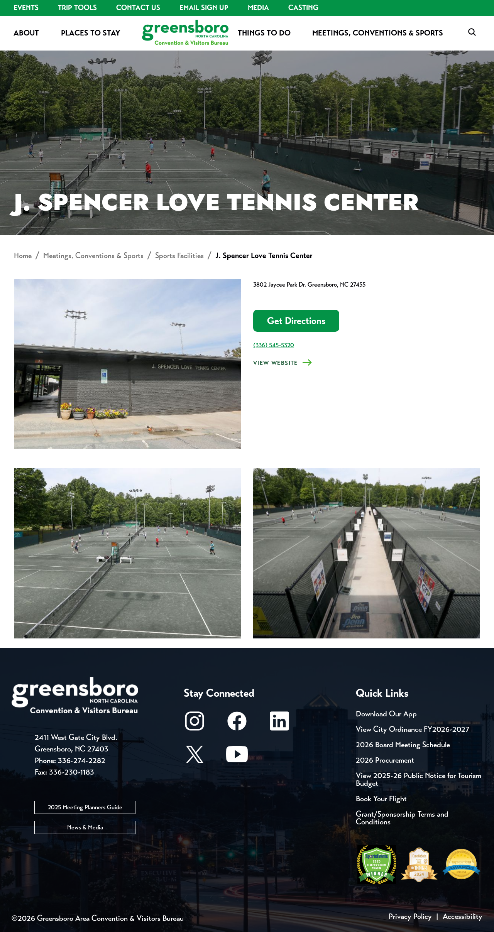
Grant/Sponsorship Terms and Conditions (402, 818)
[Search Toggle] (472, 32)
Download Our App (386, 714)
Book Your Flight (381, 799)
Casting (303, 7)
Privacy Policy (410, 916)
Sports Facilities (179, 255)
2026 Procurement (385, 760)
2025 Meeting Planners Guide (85, 807)
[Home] (185, 33)
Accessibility (462, 916)
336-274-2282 (81, 760)
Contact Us (138, 7)
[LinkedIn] (279, 724)
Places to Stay (90, 33)
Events (26, 7)
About (26, 33)
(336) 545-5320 (273, 345)
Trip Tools (77, 7)
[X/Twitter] (194, 758)
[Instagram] (194, 724)
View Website (275, 363)
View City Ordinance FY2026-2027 (412, 729)
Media (258, 7)
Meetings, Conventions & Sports (377, 33)
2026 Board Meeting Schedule (403, 745)
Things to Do (264, 33)
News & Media (85, 827)
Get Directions (296, 321)
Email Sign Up (203, 7)
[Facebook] (237, 724)
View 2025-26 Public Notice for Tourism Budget (418, 779)
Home (23, 255)
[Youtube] (237, 758)
